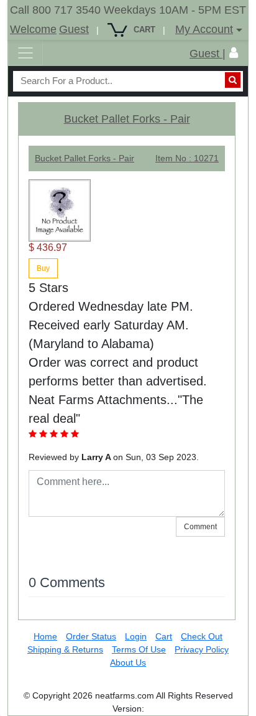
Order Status (91, 636)
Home (45, 636)
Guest (74, 29)
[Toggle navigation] (25, 52)
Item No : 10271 (187, 158)
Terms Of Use (139, 649)
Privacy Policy (202, 649)
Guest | (208, 53)
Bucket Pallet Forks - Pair (127, 119)
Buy (43, 268)
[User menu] (233, 53)
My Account (204, 29)
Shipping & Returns (65, 649)
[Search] (232, 80)
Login (136, 636)
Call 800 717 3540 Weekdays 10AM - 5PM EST (128, 10)
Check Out (201, 636)
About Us (128, 662)
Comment (200, 526)
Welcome (33, 29)
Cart (163, 636)
